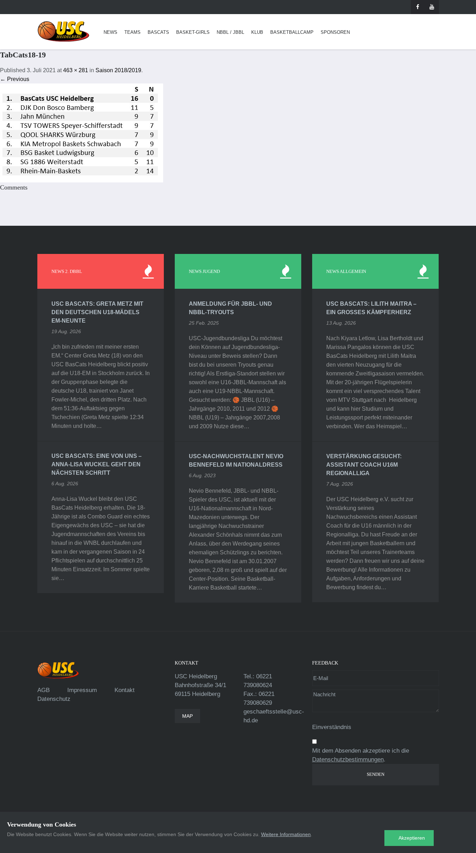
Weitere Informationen (286, 834)
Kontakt (125, 690)
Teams (132, 32)
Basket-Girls (193, 32)
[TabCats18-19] (81, 133)
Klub (257, 32)
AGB (43, 690)
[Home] (63, 31)
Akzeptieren (411, 838)
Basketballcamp (292, 32)
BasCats (158, 32)
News (110, 32)
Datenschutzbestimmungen (348, 759)
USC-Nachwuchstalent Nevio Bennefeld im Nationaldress (236, 460)
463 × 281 (75, 70)
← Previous (14, 79)
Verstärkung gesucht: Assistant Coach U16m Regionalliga (364, 464)
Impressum (82, 690)
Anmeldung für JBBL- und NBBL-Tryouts (230, 308)
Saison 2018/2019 (118, 70)
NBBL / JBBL (230, 32)
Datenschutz (53, 699)
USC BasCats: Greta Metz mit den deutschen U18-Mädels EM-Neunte (97, 312)
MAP (187, 716)
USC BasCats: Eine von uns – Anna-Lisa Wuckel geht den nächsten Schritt (96, 464)
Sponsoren (335, 32)
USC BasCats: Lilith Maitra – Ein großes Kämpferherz (371, 308)
